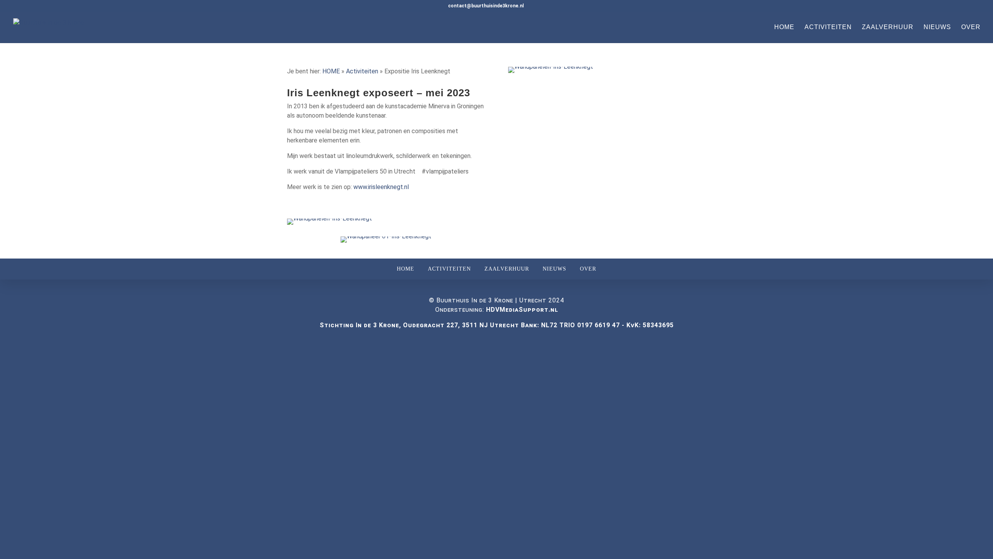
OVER (971, 27)
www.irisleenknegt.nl (381, 187)
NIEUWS (937, 27)
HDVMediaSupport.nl (522, 309)
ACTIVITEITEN (828, 27)
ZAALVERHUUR (887, 27)
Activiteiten (362, 71)
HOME (784, 27)
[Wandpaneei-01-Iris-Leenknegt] (386, 242)
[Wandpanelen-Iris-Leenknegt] (329, 224)
